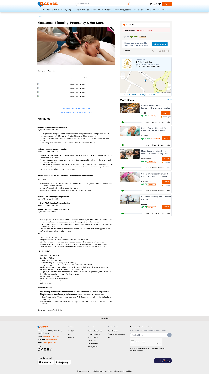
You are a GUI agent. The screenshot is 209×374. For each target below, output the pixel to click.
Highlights (41, 71)
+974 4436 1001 (51, 339)
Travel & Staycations (122, 10)
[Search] (128, 4)
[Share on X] (160, 51)
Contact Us (92, 340)
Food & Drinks (53, 10)
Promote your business (116, 334)
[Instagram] (38, 349)
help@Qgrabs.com (49, 342)
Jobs (109, 337)
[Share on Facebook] (156, 50)
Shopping (151, 10)
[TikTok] (51, 349)
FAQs (69, 334)
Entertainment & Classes (101, 10)
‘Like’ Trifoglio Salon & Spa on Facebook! (76, 108)
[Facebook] (44, 349)
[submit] (169, 335)
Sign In (167, 4)
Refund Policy (93, 337)
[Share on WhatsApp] (152, 50)
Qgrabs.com (86, 371)
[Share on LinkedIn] (163, 50)
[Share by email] (167, 50)
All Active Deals (160, 44)
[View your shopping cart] (159, 4)
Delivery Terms (93, 343)
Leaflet (158, 92)
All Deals (41, 10)
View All (169, 99)
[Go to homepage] (47, 4)
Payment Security (94, 334)
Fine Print (51, 71)
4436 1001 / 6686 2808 (51, 336)
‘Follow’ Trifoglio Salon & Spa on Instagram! (76, 112)
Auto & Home (139, 10)
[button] (145, 80)
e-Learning (162, 10)
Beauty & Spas (67, 10)
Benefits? (71, 331)
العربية (154, 4)
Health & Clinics (82, 10)
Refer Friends (113, 331)
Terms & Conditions (95, 331)
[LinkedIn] (48, 349)
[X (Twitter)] (41, 349)
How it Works (72, 337)
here (63, 310)
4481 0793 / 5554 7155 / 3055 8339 (149, 66)
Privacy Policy (92, 347)
